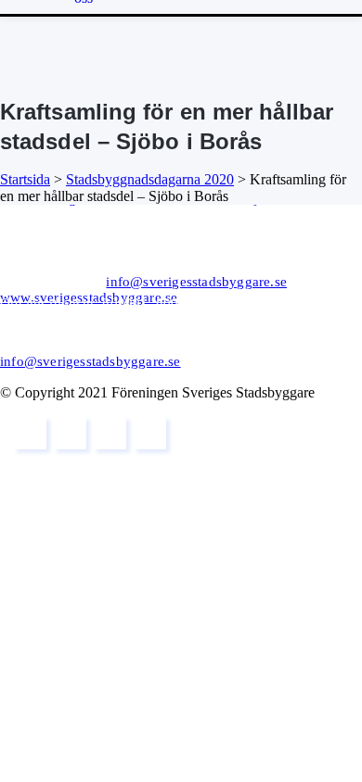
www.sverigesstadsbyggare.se (88, 297)
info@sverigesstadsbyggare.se (196, 281)
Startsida (25, 179)
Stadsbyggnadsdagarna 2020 (150, 179)
